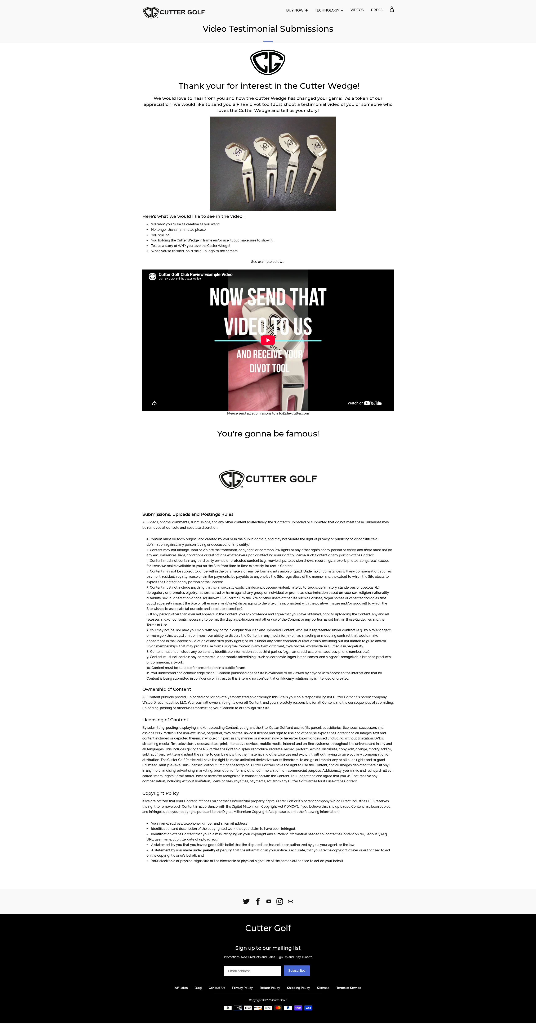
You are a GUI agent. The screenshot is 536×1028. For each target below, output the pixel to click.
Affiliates (181, 988)
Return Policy (270, 988)
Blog (198, 988)
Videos (357, 10)
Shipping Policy (298, 988)
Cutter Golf (268, 928)
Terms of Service (348, 988)
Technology (327, 10)
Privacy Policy (242, 988)
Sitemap (323, 988)
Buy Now (295, 10)
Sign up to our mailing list (268, 948)
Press (377, 10)
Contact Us (217, 988)
